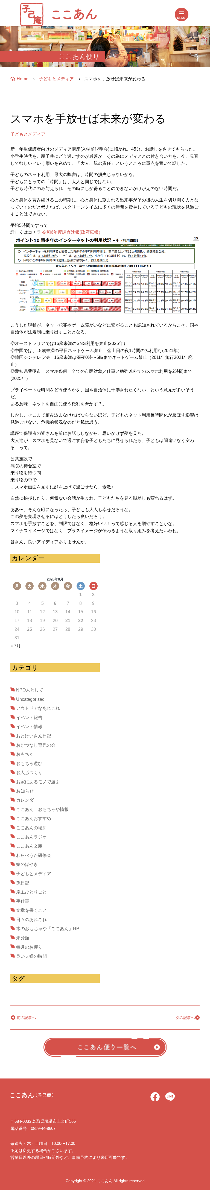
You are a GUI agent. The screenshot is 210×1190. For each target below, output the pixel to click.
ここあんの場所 (31, 827)
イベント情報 (29, 726)
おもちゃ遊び (29, 763)
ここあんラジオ (31, 837)
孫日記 (22, 883)
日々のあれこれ (31, 919)
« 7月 (15, 645)
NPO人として (29, 690)
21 (67, 620)
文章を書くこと (31, 910)
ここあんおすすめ (33, 818)
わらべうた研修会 (33, 855)
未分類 (22, 938)
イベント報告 (29, 717)
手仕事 (22, 901)
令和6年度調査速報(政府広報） (72, 232)
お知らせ (25, 791)
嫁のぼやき (27, 864)
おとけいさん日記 (33, 736)
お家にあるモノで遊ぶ (38, 781)
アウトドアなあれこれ (38, 708)
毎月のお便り (29, 947)
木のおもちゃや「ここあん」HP (47, 928)
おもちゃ (25, 754)
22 (80, 620)
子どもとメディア (27, 134)
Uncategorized (30, 699)
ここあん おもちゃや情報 (42, 809)
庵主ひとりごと (31, 892)
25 (29, 629)
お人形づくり (29, 772)
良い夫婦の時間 (31, 956)
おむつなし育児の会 (36, 745)
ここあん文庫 (29, 846)
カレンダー (27, 800)
